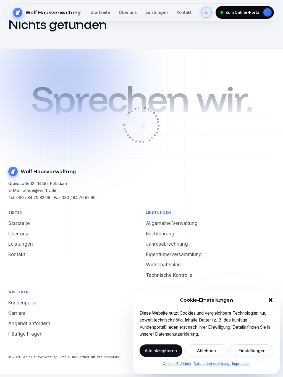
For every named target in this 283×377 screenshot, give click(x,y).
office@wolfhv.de (39, 190)
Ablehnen (206, 350)
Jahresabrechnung (167, 244)
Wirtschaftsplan (163, 264)
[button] (270, 300)
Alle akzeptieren (161, 350)
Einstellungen (252, 350)
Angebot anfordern (29, 323)
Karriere (17, 313)
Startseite (100, 12)
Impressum (241, 364)
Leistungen (157, 12)
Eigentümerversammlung (174, 254)
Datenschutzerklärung (211, 364)
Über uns (128, 12)
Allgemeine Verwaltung (172, 223)
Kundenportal (23, 303)
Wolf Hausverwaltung (53, 12)
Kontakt (184, 12)
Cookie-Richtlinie (177, 364)
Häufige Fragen (25, 334)
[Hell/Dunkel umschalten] (206, 12)
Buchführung (160, 234)
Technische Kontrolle (169, 275)
